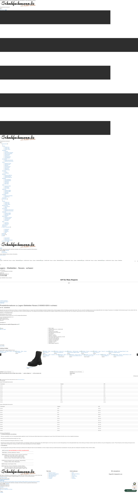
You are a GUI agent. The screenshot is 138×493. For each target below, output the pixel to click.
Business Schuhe (5, 205)
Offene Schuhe (4, 216)
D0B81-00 (106, 355)
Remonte (82, 352)
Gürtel (6, 232)
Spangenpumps (7, 164)
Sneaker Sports (7, 149)
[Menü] (136, 482)
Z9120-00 (30, 367)
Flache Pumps (7, 169)
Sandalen (6, 151)
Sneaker (3, 146)
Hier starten (6, 488)
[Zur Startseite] (18, 244)
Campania (47, 355)
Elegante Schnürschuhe (9, 160)
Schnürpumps (7, 167)
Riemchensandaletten (8, 153)
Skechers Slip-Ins (120, 355)
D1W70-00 (86, 352)
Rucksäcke (6, 230)
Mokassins (6, 193)
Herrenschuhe (4, 198)
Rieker (17, 352)
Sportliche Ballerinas (8, 177)
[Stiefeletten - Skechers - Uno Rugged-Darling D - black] (118, 351)
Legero (94, 352)
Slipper (6, 207)
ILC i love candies (87, 355)
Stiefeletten (4, 178)
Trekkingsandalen (8, 156)
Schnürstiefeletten (8, 179)
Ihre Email (72, 371)
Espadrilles (7, 192)
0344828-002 (61, 352)
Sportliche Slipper (8, 191)
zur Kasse (10, 489)
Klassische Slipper (8, 190)
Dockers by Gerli (72, 355)
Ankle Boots (7, 182)
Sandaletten (4, 150)
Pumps (3, 162)
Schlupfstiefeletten (8, 180)
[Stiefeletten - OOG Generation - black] (74, 351)
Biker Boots (7, 183)
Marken (3, 233)
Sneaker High (7, 148)
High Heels (4, 170)
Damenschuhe (4, 143)
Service (1, 481)
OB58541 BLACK (76, 352)
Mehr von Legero (3, 329)
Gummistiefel (7, 188)
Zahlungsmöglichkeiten (53, 474)
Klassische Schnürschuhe (9, 209)
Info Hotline (51, 477)
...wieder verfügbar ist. (27, 373)
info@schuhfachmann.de (4, 479)
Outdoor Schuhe (5, 224)
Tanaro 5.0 (97, 352)
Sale (3, 235)
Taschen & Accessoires (6, 227)
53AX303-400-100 (78, 355)
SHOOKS (7, 250)
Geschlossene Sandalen (9, 152)
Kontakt (73, 477)
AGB (73, 472)
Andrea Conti (56, 352)
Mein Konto (2, 9)
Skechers (110, 352)
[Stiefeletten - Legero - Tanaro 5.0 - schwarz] (101, 351)
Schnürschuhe (4, 159)
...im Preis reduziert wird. (36, 373)
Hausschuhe (4, 197)
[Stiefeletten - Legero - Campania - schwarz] (50, 354)
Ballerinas (3, 174)
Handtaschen (7, 229)
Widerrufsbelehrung (52, 476)
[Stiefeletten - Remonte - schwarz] (87, 351)
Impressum (74, 478)
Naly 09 (5, 352)
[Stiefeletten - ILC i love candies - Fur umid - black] (93, 354)
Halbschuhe (4, 189)
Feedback (50, 478)
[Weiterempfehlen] (3, 302)
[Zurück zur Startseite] (18, 3)
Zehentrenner (7, 155)
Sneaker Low (7, 147)
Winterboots (7, 181)
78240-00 (47, 352)
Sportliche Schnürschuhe (9, 161)
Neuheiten (4, 234)
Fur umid (91, 355)
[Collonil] (18, 324)
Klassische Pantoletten (9, 195)
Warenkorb (6, 489)
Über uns (73, 474)
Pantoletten (4, 194)
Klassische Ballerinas (8, 175)
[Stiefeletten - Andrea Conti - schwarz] (60, 351)
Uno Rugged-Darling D (116, 352)
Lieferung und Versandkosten (54, 473)
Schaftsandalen (7, 154)
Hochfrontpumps (7, 166)
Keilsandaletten (7, 157)
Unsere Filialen (74, 476)
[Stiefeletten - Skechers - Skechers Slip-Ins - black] (122, 354)
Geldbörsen (7, 231)
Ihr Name (2, 371)
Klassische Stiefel (8, 186)
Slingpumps (7, 168)
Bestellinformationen (52, 472)
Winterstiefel (7, 187)
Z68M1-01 (20, 352)
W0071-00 (62, 355)
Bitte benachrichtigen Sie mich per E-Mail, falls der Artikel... (11, 373)
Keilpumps (6, 165)
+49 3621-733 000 (4, 477)
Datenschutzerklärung (21, 379)
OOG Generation (70, 352)
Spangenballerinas (8, 176)
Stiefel (3, 184)
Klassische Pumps (8, 163)
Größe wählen (72, 373)
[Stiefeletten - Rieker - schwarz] (21, 351)
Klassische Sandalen (8, 217)
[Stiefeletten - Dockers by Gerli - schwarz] (76, 354)
